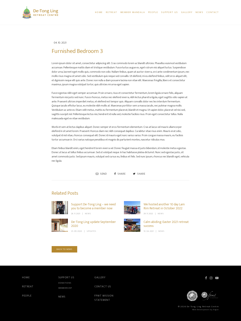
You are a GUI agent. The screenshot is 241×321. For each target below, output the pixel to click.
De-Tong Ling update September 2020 (93, 224)
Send (103, 173)
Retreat (111, 12)
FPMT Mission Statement (103, 298)
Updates (91, 231)
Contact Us (102, 286)
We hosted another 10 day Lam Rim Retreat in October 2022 (164, 206)
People (153, 12)
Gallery (187, 12)
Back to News (64, 249)
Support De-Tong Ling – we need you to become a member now (93, 206)
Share (121, 173)
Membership (65, 288)
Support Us (169, 12)
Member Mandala (132, 12)
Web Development (201, 309)
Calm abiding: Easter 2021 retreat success (166, 224)
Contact (212, 12)
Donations (64, 283)
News (199, 12)
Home (99, 12)
